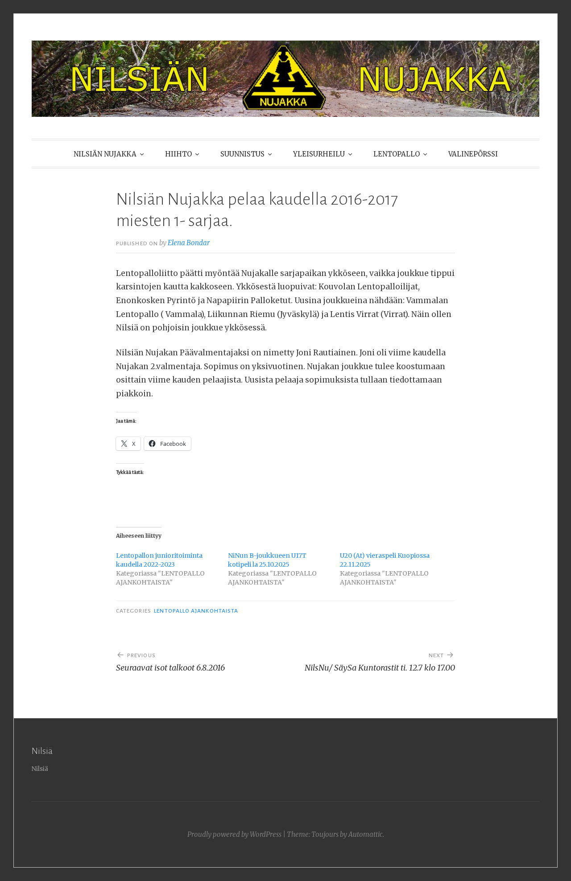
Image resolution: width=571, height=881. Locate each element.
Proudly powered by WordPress (234, 834)
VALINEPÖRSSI (473, 154)
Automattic (365, 834)
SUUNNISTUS (242, 154)
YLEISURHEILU (319, 154)
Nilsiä (40, 769)
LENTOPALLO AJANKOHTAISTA (196, 611)
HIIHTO (178, 154)
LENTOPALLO (396, 154)
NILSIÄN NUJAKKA (105, 154)
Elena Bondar (189, 243)
